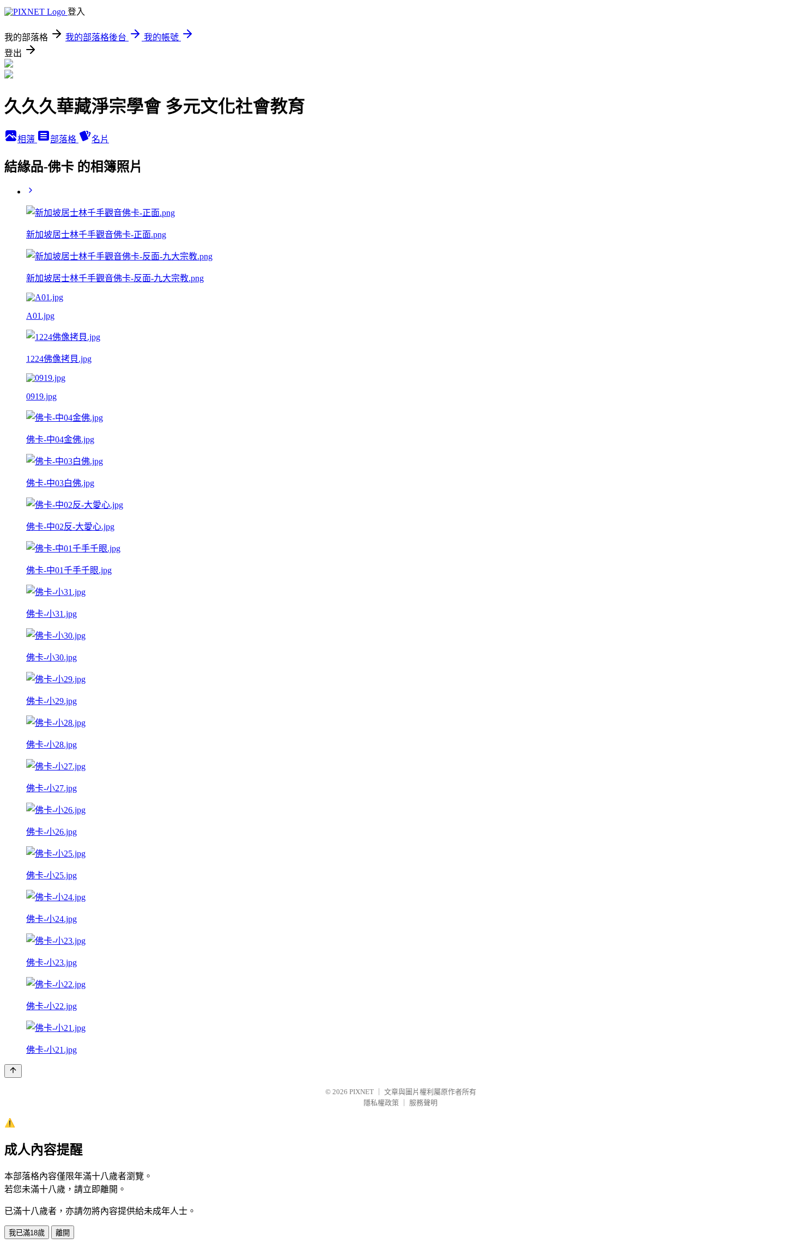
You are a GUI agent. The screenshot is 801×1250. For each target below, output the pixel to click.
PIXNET (361, 1092)
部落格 (64, 139)
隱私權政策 (381, 1103)
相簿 (27, 139)
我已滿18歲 (27, 1233)
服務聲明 (423, 1103)
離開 (63, 1233)
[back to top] (13, 1071)
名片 (100, 139)
